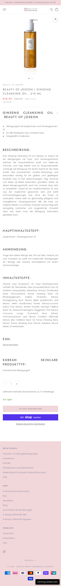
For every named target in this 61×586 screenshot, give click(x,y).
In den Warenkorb (30, 408)
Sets (5, 542)
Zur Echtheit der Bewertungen (17, 510)
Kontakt (6, 463)
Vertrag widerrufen (47, 581)
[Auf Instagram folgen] (4, 551)
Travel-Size (8, 533)
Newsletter (8, 500)
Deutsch (29, 560)
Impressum (8, 458)
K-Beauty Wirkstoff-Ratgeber (17, 519)
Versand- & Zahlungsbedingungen (20, 453)
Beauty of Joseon (13, 85)
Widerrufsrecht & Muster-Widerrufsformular (24, 472)
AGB (5, 477)
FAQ (5, 496)
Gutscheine (8, 538)
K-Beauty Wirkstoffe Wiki (15, 514)
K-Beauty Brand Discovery (16, 491)
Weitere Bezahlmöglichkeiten (30, 424)
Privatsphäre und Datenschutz (18, 467)
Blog (5, 505)
